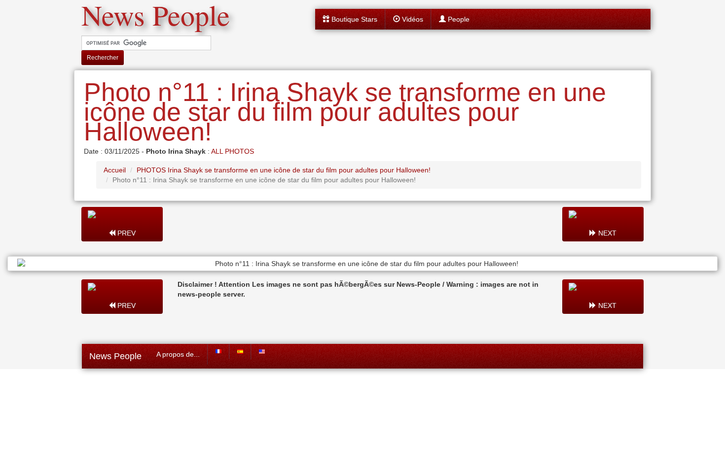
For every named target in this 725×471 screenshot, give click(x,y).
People (458, 19)
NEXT (606, 233)
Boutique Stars (353, 19)
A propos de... (178, 354)
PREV (125, 233)
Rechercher (102, 57)
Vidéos (411, 19)
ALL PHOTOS (232, 151)
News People (115, 356)
